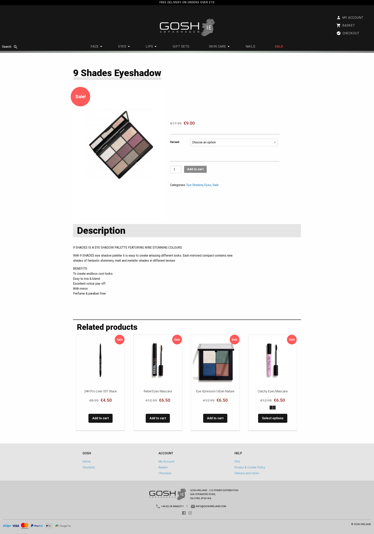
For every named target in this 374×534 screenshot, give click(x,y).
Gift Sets (181, 46)
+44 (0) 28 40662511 (172, 506)
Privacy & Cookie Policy (250, 467)
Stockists (89, 467)
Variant (174, 142)
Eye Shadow (194, 185)
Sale (279, 46)
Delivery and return (247, 473)
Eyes (122, 46)
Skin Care (217, 46)
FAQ (237, 461)
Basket (163, 467)
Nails (250, 46)
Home (87, 461)
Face (95, 46)
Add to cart (195, 169)
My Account (167, 461)
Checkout (165, 473)
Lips (149, 46)
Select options (272, 418)
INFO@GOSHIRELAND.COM (210, 506)
